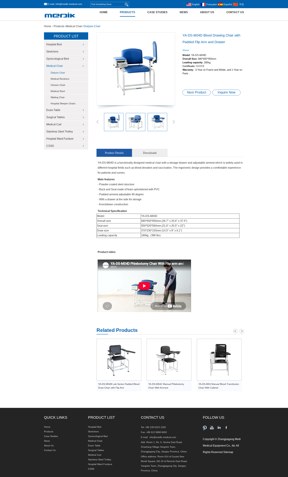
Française (211, 4)
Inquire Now (226, 92)
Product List (66, 35)
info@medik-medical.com (69, 4)
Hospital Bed (54, 44)
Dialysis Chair (92, 26)
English (195, 4)
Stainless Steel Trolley (59, 131)
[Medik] (60, 20)
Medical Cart (53, 124)
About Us (207, 12)
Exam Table (53, 110)
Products (127, 12)
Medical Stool (58, 91)
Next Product (196, 92)
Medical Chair (74, 26)
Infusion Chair (58, 85)
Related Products (117, 330)
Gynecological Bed (57, 58)
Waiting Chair (58, 97)
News (184, 12)
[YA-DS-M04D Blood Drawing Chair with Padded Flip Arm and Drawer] (136, 68)
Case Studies (157, 12)
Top (280, 471)
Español (227, 4)
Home (104, 12)
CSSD (50, 145)
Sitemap (228, 452)
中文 (241, 4)
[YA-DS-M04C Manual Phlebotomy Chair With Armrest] (169, 359)
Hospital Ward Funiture (60, 138)
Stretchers (52, 51)
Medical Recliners (60, 78)
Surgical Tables (55, 117)
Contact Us (235, 12)
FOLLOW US (213, 417)
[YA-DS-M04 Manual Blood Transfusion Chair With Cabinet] (219, 359)
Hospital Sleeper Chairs (63, 103)
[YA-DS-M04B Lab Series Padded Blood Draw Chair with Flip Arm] (119, 359)
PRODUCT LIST (101, 417)
